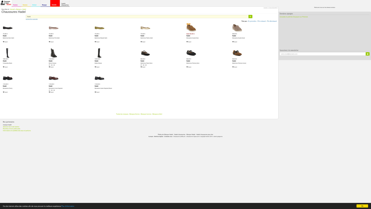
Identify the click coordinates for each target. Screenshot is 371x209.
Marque (45, 5)
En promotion (252, 21)
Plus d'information (67, 206)
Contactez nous (168, 136)
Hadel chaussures (270, 8)
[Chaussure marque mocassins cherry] (8, 78)
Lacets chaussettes (65, 4)
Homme (26, 5)
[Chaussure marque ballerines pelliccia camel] (237, 53)
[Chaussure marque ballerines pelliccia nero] (191, 53)
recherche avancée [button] (32, 19)
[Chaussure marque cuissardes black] (8, 53)
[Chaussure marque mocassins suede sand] (237, 28)
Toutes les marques (122, 114)
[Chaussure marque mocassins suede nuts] (191, 28)
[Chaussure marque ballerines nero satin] (8, 28)
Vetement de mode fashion (11, 127)
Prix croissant (262, 21)
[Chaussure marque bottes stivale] (99, 53)
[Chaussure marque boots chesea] (53, 53)
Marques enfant (157, 114)
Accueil (12, 9)
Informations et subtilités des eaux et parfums (17, 130)
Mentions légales (158, 136)
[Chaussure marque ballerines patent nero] (145, 53)
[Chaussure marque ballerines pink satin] (53, 28)
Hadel (24, 9)
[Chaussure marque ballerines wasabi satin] (99, 28)
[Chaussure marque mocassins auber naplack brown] (99, 78)
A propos (150, 136)
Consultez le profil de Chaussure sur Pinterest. (294, 17)
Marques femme (134, 114)
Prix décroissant (272, 21)
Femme (16, 5)
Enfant (35, 5)
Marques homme (146, 114)
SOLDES (55, 5)
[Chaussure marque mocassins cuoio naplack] (53, 78)
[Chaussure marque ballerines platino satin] (145, 28)
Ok (362, 206)
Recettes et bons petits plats (11, 129)
